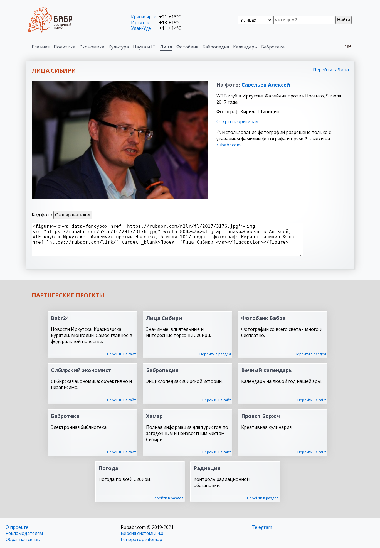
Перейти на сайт (121, 353)
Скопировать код (72, 214)
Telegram (262, 527)
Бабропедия (216, 47)
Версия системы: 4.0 (142, 533)
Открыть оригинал (237, 121)
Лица (166, 47)
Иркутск (140, 22)
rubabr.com (228, 145)
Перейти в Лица (331, 70)
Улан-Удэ (141, 28)
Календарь (245, 47)
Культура (118, 47)
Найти (343, 20)
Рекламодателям (24, 533)
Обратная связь (23, 539)
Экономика (92, 47)
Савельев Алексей (265, 84)
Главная (41, 47)
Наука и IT (144, 47)
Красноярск (143, 17)
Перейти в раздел (215, 353)
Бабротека (273, 47)
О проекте (17, 527)
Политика (64, 47)
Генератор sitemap (141, 539)
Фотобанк (187, 47)
